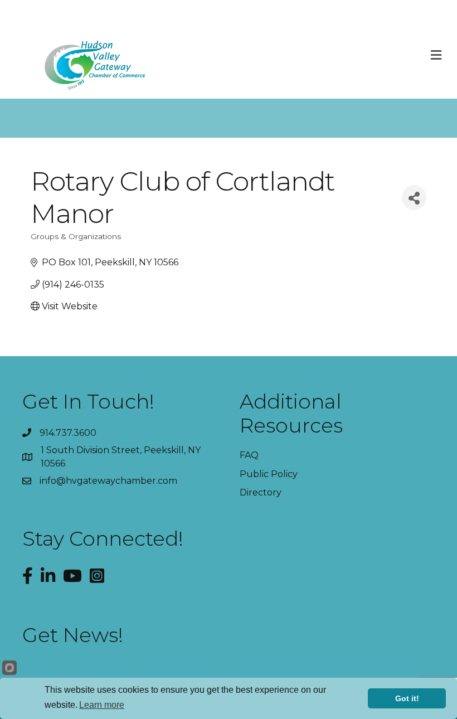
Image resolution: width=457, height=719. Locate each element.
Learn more (101, 705)
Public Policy (269, 474)
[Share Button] (414, 197)
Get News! (72, 635)
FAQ (249, 455)
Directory (260, 492)
